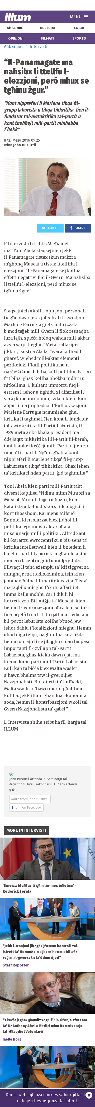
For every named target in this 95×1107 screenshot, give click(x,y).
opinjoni (15, 38)
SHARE (80, 228)
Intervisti (38, 46)
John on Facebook (28, 807)
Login (79, 28)
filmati (47, 38)
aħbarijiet (16, 28)
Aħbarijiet (13, 46)
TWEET (53, 228)
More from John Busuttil (30, 799)
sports (79, 38)
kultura (47, 28)
